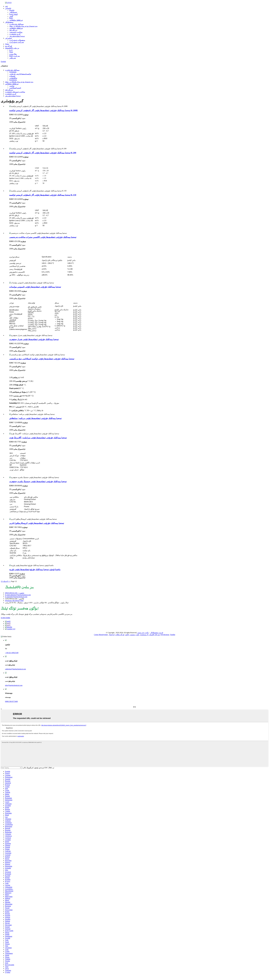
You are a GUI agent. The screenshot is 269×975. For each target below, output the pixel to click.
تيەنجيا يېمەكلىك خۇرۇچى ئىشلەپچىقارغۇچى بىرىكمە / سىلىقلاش (35, 418)
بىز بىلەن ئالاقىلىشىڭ (12, 48)
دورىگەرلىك (13, 30)
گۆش (11, 16)
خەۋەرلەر (8, 38)
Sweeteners (13, 80)
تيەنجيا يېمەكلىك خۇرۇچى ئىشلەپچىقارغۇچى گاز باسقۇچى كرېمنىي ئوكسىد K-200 (42, 153)
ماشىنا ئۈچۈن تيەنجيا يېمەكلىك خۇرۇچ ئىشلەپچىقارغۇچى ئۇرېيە (34, 569)
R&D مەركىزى (14, 56)
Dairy (11, 18)
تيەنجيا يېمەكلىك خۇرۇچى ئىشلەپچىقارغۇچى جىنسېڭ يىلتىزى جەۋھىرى (38, 481)
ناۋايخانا (11, 10)
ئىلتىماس (8, 8)
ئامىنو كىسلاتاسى (15, 88)
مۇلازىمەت (13, 54)
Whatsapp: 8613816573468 (14, 601)
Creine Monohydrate (101, 635)
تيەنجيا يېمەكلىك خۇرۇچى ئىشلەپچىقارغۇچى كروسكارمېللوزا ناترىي (36, 523)
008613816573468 (11, 701)
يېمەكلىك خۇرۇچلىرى (16, 24)
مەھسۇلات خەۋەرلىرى (17, 40)
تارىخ (11, 50)
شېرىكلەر (12, 58)
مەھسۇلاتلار (9, 22)
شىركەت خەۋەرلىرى (16, 42)
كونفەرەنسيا (13, 14)
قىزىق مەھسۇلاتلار (156, 633)
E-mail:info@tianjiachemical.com (16, 597)
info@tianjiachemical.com (13, 685)
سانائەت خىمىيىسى (15, 32)
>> (10, 581)
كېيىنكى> (6, 581)
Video (7, 44)
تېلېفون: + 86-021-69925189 (14, 593)
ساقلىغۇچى (13, 78)
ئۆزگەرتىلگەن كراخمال (116, 635)
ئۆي (6, 6)
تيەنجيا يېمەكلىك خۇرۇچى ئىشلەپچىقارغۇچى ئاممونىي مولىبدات (35, 287)
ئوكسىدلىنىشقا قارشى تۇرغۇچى (20, 74)
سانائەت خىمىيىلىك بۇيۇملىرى (15, 92)
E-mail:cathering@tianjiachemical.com (18, 595)
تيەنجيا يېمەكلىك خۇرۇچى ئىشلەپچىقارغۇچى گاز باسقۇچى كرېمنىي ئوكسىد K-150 (42, 195)
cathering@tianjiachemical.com (15, 669)
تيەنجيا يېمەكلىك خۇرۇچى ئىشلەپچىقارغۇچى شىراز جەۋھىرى (34, 339)
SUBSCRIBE (5, 618)
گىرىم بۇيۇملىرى (14, 34)
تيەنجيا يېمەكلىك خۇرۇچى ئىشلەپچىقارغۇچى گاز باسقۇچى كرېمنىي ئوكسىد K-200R (43, 110)
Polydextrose (165, 635)
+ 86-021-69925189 (11, 653)
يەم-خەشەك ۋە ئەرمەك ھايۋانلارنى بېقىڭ (23, 26)
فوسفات (12, 76)
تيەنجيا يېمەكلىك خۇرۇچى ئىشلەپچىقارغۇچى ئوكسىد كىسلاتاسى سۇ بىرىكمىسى (41, 359)
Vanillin (172, 635)
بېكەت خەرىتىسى (143, 633)
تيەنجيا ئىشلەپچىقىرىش (17, 36)
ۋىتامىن (11, 86)
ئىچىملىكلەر (13, 12)
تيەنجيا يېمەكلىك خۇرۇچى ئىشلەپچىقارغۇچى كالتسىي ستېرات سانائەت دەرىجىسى (42, 237)
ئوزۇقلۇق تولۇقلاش (16, 20)
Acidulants (12, 72)
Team (11, 52)
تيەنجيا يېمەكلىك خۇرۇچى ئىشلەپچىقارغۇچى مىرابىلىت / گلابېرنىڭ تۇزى (38, 438)
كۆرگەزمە (8, 46)
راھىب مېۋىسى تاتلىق (132, 635)
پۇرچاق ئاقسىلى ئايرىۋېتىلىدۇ (150, 635)
